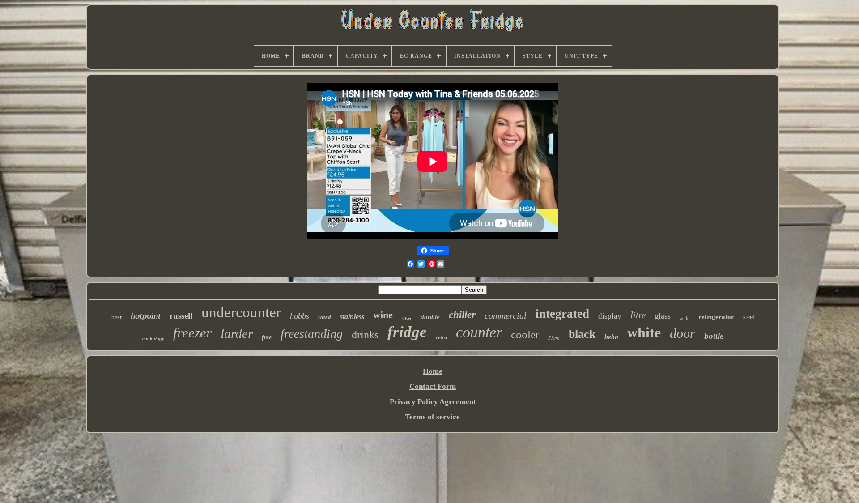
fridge (407, 332)
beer (116, 317)
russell (181, 315)
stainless (352, 316)
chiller (462, 314)
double (430, 316)
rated (324, 317)
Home (432, 371)
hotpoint (146, 316)
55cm (554, 337)
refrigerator (716, 316)
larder (237, 333)
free (267, 337)
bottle (713, 336)
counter (479, 332)
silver (407, 318)
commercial (506, 315)
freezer (192, 333)
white (644, 332)
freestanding (312, 334)
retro (441, 337)
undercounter (241, 312)
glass (663, 315)
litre (638, 315)
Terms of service (432, 417)
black (582, 334)
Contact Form (432, 386)
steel (748, 317)
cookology (153, 338)
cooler (525, 334)
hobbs (299, 315)
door (682, 333)
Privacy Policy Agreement (433, 401)
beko (611, 337)
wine (383, 314)
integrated (562, 313)
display (609, 316)
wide (684, 318)
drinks (365, 335)
